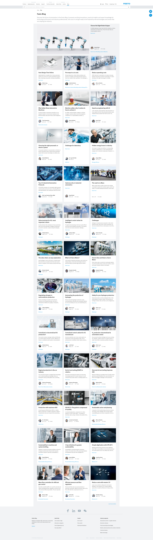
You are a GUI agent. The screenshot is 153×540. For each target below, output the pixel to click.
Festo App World (58, 528)
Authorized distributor (81, 525)
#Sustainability (95, 424)
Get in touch (79, 520)
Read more (93, 33)
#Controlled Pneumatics (43, 499)
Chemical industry (103, 530)
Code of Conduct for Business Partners (109, 537)
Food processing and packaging (106, 525)
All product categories (59, 523)
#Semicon (40, 312)
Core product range (58, 520)
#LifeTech (67, 162)
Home (38, 10)
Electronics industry (104, 523)
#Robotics (106, 51)
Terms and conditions (99, 537)
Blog (68, 4)
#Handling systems (99, 51)
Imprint (87, 537)
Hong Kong (112, 4)
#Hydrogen (40, 237)
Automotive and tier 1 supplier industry (108, 520)
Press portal (79, 523)
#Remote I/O (94, 461)
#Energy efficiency (85, 87)
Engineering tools (31, 4)
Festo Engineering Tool (59, 525)
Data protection (92, 537)
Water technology (103, 532)
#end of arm (93, 51)
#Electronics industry (69, 87)
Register (33, 526)
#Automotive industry (42, 124)
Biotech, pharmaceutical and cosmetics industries (110, 528)
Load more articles (112, 504)
